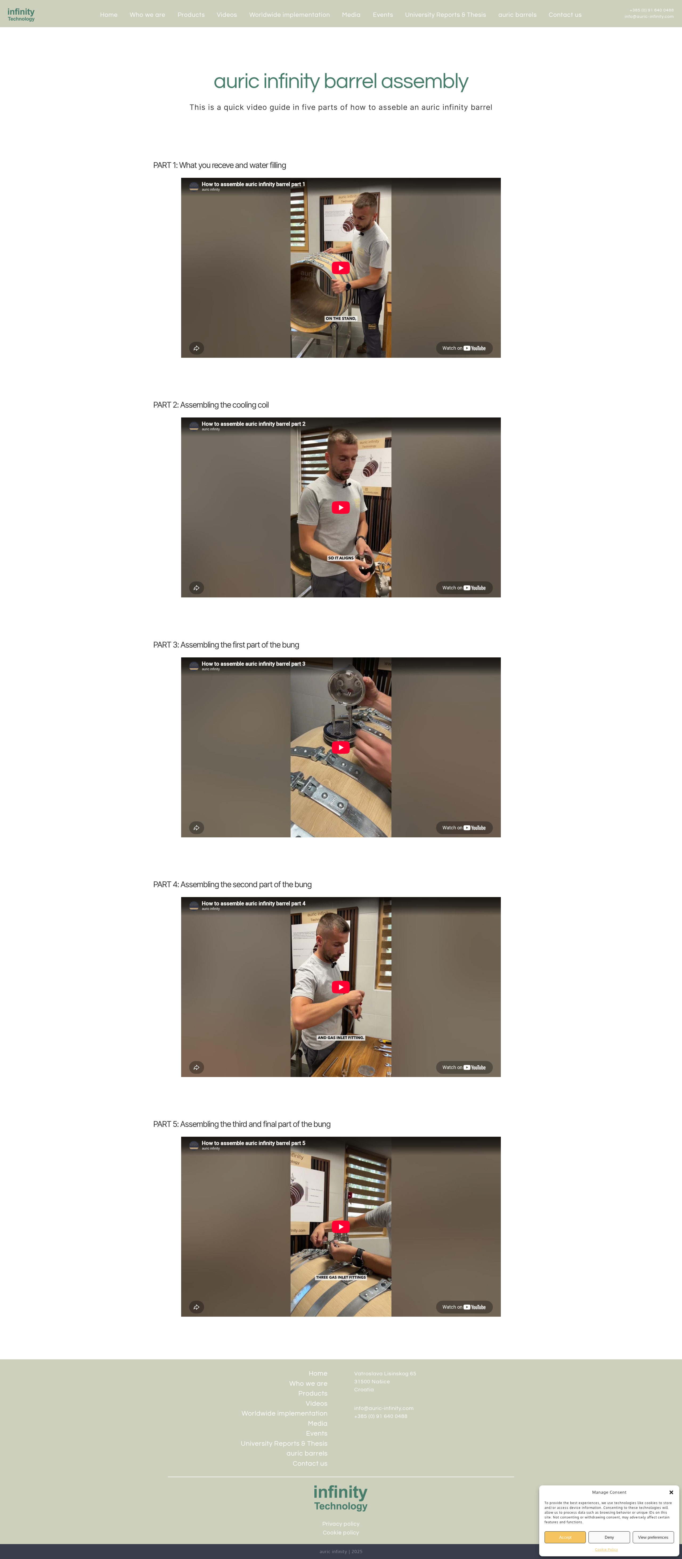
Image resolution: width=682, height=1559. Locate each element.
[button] (671, 1492)
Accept (565, 1537)
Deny (609, 1537)
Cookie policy (341, 1533)
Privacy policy (341, 1524)
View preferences (653, 1537)
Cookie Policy (606, 1550)
